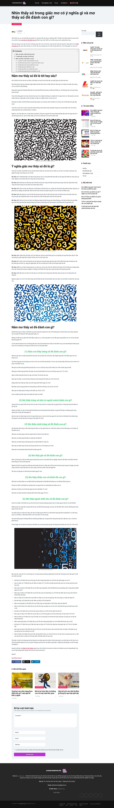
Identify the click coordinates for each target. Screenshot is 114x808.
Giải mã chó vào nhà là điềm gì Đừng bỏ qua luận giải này (68, 692)
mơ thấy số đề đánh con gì (28, 40)
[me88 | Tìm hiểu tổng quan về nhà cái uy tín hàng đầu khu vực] (85, 53)
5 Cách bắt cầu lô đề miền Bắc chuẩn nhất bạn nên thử (96, 152)
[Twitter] (82, 795)
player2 (20, 31)
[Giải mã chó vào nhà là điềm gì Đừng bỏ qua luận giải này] (68, 680)
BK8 (76, 805)
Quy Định (61, 805)
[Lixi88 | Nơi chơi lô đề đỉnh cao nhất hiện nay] (85, 87)
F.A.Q (67, 805)
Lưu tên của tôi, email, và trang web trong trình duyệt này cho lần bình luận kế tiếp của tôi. (39, 750)
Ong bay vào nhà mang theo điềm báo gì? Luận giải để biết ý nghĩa (22, 693)
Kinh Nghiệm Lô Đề (47, 3)
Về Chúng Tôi (62, 803)
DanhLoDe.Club (22, 803)
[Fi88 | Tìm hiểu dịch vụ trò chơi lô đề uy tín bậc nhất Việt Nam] (85, 66)
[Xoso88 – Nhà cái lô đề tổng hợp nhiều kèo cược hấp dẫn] (85, 99)
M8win (80, 805)
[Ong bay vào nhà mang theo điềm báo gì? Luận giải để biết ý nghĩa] (22, 680)
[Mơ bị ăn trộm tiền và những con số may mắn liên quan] (45, 680)
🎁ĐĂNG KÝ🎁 (74, 3)
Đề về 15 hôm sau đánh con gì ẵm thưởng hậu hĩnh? (95, 132)
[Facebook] (96, 795)
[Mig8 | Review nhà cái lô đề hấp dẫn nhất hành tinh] (85, 77)
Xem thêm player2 (16, 658)
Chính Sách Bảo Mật (83, 803)
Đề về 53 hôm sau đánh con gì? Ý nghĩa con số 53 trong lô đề (96, 123)
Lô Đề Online (20, 776)
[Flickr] (91, 795)
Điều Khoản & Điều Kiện (72, 803)
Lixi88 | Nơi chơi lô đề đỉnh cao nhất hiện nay (96, 82)
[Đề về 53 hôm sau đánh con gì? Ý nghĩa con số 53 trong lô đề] (85, 127)
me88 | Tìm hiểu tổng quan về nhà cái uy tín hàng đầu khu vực (96, 49)
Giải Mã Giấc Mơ (16, 24)
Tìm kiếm (83, 30)
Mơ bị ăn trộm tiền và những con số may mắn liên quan (45, 692)
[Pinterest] (86, 795)
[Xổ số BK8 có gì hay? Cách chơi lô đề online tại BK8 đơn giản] (85, 117)
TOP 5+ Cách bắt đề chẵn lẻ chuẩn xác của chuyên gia (96, 142)
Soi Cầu (37, 3)
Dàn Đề (84, 168)
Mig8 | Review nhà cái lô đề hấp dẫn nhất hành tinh (95, 72)
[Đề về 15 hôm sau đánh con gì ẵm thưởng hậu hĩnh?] (85, 137)
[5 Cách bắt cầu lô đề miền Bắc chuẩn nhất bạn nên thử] (85, 157)
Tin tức (56, 3)
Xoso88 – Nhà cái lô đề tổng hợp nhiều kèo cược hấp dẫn (96, 93)
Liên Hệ (71, 805)
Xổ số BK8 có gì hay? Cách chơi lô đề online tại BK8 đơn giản (96, 112)
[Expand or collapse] (77, 51)
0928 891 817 (61, 789)
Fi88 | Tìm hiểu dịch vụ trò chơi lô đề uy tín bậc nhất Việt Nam (95, 62)
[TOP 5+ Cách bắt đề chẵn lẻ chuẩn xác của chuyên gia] (85, 147)
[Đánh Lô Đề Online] (19, 2)
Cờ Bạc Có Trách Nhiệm (95, 803)
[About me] (100, 795)
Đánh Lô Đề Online (28, 648)
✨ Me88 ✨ (64, 3)
